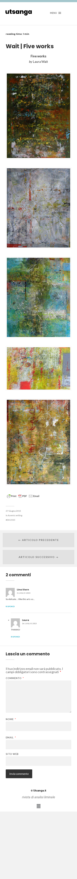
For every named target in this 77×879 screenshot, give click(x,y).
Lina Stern (23, 589)
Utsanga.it (38, 790)
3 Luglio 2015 (23, 593)
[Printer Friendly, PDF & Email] (23, 495)
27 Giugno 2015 (13, 511)
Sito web (12, 754)
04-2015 (11, 520)
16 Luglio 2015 (29, 624)
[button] (38, 806)
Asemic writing (15, 515)
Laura (25, 620)
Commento (15, 678)
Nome (11, 719)
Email (11, 737)
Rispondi (10, 606)
